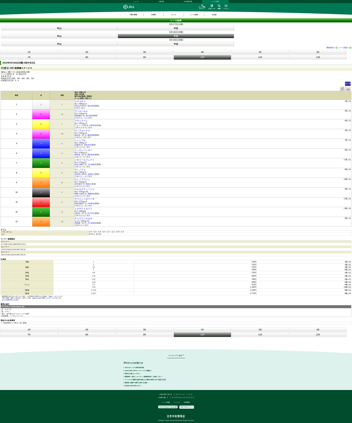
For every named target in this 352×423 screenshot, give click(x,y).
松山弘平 (78, 106)
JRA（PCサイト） (186, 407)
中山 (59, 28)
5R (260, 52)
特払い (51, 296)
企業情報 (161, 1)
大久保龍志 (91, 164)
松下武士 (91, 213)
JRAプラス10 (36, 298)
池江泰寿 (91, 106)
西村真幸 (91, 155)
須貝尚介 (91, 174)
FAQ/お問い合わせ (166, 394)
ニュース (136, 1)
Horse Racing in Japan (166, 407)
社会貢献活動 (188, 1)
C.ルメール (79, 125)
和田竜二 (78, 155)
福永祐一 (78, 135)
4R (202, 52)
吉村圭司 (87, 145)
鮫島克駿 (78, 203)
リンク (190, 394)
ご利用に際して (163, 397)
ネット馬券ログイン (202, 7)
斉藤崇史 (91, 194)
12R (318, 57)
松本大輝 (78, 164)
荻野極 (77, 116)
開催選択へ (331, 48)
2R (86, 52)
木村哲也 (92, 125)
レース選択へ (344, 48)
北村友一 (78, 213)
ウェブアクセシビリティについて (183, 397)
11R (260, 57)
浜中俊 (77, 184)
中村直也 (91, 203)
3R (144, 52)
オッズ (347, 84)
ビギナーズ (211, 8)
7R (29, 57)
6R (318, 52)
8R (86, 57)
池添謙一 (78, 223)
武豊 (76, 145)
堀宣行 (88, 184)
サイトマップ (180, 394)
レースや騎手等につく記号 (10, 299)
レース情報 (215, 1)
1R (29, 52)
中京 (176, 28)
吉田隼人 (78, 174)
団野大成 (78, 194)
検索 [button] (219, 8)
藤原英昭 (91, 135)
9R (144, 57)
